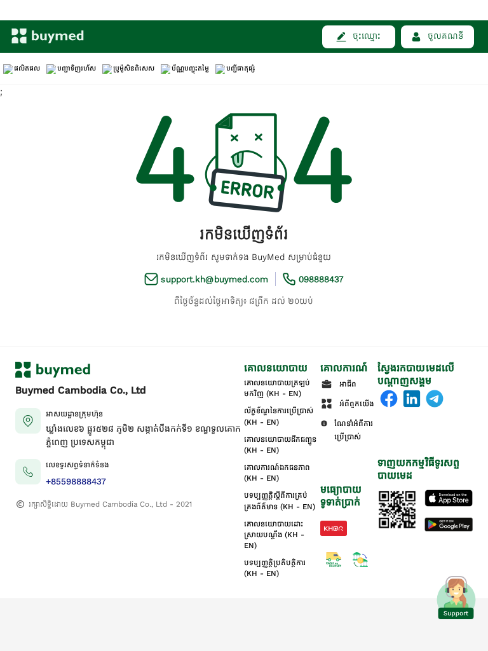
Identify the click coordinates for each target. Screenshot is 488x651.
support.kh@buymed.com (214, 279)
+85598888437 (76, 481)
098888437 (321, 279)
